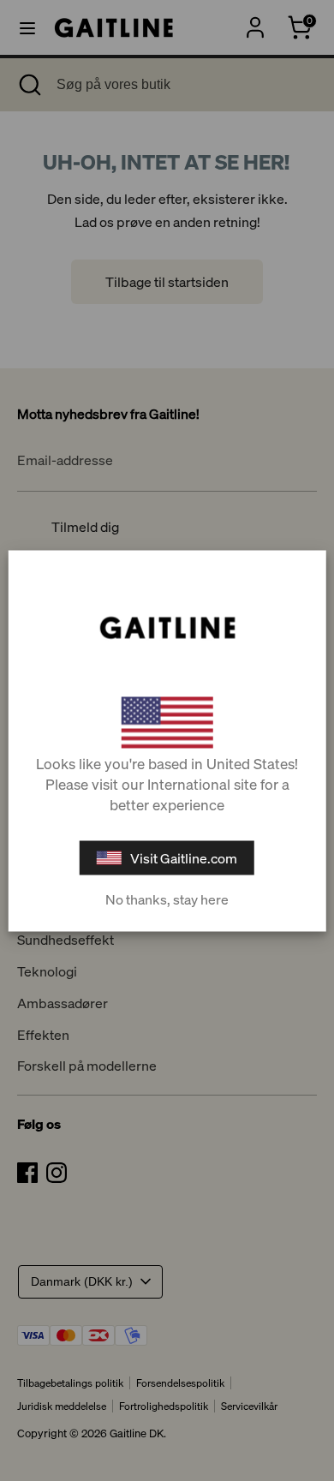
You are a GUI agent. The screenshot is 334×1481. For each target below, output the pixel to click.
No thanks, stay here (167, 898)
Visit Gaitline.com (183, 857)
